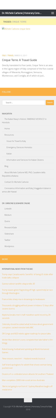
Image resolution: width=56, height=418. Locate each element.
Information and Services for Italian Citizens (25, 159)
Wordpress (9, 246)
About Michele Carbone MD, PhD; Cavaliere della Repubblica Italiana (23, 174)
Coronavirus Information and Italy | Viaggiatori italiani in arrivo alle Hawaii (26, 190)
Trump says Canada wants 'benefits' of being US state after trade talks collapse (27, 276)
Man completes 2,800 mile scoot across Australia (23, 380)
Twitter (7, 240)
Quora (7, 221)
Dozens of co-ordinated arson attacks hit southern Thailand (27, 374)
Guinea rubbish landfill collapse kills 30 (18, 283)
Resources (9, 134)
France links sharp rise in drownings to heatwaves (23, 299)
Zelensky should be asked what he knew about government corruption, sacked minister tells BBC (27, 326)
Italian (9, 153)
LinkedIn (8, 208)
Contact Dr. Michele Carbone (16, 182)
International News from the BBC (17, 268)
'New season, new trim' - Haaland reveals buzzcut (23, 358)
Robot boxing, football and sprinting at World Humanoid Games (25, 351)
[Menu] (52, 13)
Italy (4, 55)
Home (7, 128)
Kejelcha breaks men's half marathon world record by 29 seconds (26, 316)
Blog (6, 166)
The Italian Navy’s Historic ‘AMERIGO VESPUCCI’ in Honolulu (24, 120)
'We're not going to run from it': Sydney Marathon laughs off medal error (27, 388)
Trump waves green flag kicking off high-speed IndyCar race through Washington (27, 291)
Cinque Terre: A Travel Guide (19, 60)
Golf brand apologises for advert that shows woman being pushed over (27, 366)
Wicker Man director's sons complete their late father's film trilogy (27, 341)
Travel (11, 55)
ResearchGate (10, 227)
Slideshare (9, 233)
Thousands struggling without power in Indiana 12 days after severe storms (28, 307)
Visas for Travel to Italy (16, 141)
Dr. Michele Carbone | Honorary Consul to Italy (22, 13)
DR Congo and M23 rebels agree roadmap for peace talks (26, 333)
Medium (8, 214)
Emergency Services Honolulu (19, 147)
